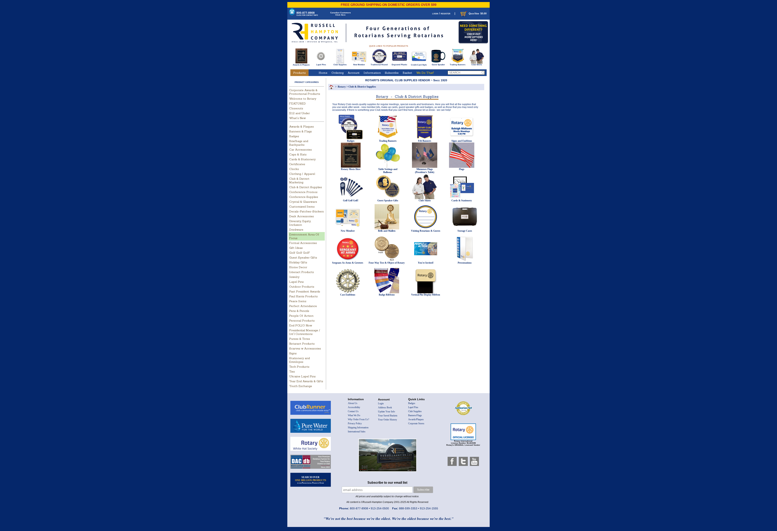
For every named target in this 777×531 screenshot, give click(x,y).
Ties (292, 371)
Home (323, 73)
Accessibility (354, 407)
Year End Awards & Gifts (306, 381)
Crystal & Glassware (303, 202)
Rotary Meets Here (350, 169)
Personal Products (302, 320)
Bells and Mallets (387, 230)
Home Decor (298, 267)
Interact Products (301, 272)
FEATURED (297, 103)
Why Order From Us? (358, 419)
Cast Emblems (347, 294)
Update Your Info (386, 411)
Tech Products (299, 366)
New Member (359, 65)
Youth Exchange (300, 386)
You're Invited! (426, 262)
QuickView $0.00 (478, 13)
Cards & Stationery (302, 159)
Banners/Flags (415, 415)
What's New (297, 118)
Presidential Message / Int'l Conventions (304, 332)
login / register (441, 13)
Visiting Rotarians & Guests (425, 230)
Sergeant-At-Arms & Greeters (347, 262)
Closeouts (296, 108)
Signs (293, 353)
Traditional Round (379, 65)
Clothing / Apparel (302, 174)
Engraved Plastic (399, 65)
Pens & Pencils (299, 311)
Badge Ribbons (387, 294)
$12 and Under (299, 113)
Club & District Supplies (305, 187)
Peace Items (297, 301)
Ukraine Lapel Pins (302, 376)
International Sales (356, 431)
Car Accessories (300, 149)
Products (299, 73)
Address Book (385, 407)
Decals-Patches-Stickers (306, 211)
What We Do (354, 415)
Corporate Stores (416, 423)
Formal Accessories (303, 243)
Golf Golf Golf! (299, 252)
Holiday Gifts (298, 262)
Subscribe (392, 73)
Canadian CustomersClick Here (340, 14)
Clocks (294, 169)
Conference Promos (303, 192)
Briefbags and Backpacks (298, 143)
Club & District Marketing (299, 180)
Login (381, 403)
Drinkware (296, 229)
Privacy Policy (355, 423)
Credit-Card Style (419, 65)
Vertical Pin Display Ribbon (425, 294)
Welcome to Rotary (302, 98)
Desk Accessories (301, 216)
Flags (461, 169)
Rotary (342, 86)
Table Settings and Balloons (387, 171)
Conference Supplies (303, 197)
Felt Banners (424, 140)
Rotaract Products (302, 343)
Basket (407, 73)
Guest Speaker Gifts (303, 257)
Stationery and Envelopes (299, 360)
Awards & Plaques (301, 65)
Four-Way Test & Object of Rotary (387, 262)
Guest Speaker (438, 65)
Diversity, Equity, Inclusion (300, 223)
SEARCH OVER (310, 480)
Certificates (297, 164)
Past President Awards (304, 291)
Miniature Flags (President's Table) (424, 171)
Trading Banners (457, 65)
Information (372, 73)
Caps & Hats (298, 154)
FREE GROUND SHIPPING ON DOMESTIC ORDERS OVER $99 (388, 4)
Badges (294, 136)
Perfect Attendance (303, 306)
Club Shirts (476, 65)
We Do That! (425, 73)
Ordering (337, 73)
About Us (352, 403)
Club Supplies (340, 65)
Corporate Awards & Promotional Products (304, 92)
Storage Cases (464, 230)
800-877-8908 (307, 13)
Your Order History (387, 419)
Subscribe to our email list (387, 482)
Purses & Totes (299, 339)
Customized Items (302, 206)
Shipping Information (358, 427)
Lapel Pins (321, 65)
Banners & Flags (300, 131)
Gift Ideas (296, 248)
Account (354, 73)
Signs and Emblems (461, 140)
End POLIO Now (300, 325)
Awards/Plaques (416, 419)
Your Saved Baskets (387, 415)
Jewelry (294, 277)
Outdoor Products (301, 286)
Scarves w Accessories (305, 348)
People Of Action (301, 316)
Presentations (465, 262)
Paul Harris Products (303, 296)
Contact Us (353, 411)
